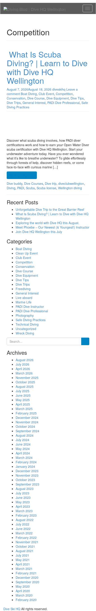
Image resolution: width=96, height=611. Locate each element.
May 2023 (23, 502)
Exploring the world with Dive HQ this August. (47, 223)
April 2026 (23, 368)
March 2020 (24, 595)
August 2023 (24, 488)
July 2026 (22, 364)
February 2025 (26, 413)
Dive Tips (22, 280)
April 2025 (23, 404)
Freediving (23, 289)
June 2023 (23, 497)
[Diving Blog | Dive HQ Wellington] (34, 8)
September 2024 (27, 431)
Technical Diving (27, 324)
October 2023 (25, 480)
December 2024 (27, 417)
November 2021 (27, 542)
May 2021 (23, 559)
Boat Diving (24, 249)
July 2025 (22, 391)
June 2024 (23, 444)
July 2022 (22, 524)
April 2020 (23, 591)
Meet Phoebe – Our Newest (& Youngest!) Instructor (52, 227)
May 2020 (23, 586)
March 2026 (24, 373)
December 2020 (27, 577)
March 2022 (24, 533)
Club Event (23, 257)
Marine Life (23, 302)
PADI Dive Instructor (30, 306)
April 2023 (23, 506)
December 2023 (27, 471)
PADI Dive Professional (32, 311)
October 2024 (25, 426)
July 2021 (22, 555)
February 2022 (26, 537)
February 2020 (26, 599)
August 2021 (24, 551)
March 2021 (24, 568)
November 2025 (27, 377)
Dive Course (24, 271)
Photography (25, 315)
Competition (24, 262)
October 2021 (25, 546)
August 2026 (24, 360)
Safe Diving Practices (31, 320)
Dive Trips (23, 284)
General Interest (27, 293)
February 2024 (26, 462)
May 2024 (23, 448)
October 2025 (25, 382)
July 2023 (22, 493)
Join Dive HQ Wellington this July (39, 231)
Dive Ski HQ (11, 609)
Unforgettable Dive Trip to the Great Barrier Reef (50, 209)
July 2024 (22, 440)
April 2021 (23, 564)
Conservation (25, 266)
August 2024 (24, 435)
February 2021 (26, 573)
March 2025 (24, 408)
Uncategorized (26, 328)
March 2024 (24, 457)
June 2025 (23, 395)
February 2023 (26, 515)
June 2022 (23, 528)
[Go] (85, 341)
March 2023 (24, 511)
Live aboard (24, 297)
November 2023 (27, 475)
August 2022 (24, 519)
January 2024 (25, 466)
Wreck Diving (25, 333)
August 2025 (24, 386)
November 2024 (27, 422)
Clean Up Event (27, 253)
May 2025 (23, 400)
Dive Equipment (27, 275)
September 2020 (27, 582)
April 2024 (23, 453)
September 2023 (27, 484)
